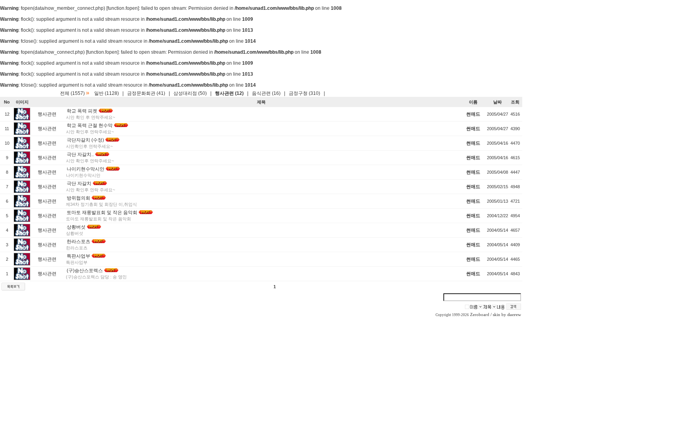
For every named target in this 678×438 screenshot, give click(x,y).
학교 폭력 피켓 (82, 111)
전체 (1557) (72, 93)
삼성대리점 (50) (190, 93)
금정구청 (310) (304, 93)
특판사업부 (78, 256)
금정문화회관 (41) (146, 93)
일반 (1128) (106, 93)
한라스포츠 (78, 241)
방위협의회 (78, 198)
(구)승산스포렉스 (85, 270)
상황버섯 (76, 227)
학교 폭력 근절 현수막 (90, 125)
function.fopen (123, 8)
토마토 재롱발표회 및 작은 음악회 (102, 212)
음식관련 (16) (266, 93)
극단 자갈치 (79, 183)
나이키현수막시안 (85, 169)
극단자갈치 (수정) (85, 140)
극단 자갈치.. (80, 154)
